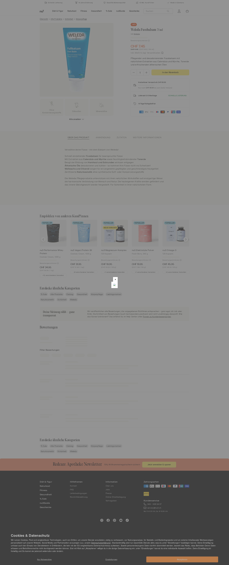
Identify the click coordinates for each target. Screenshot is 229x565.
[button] (115, 279)
